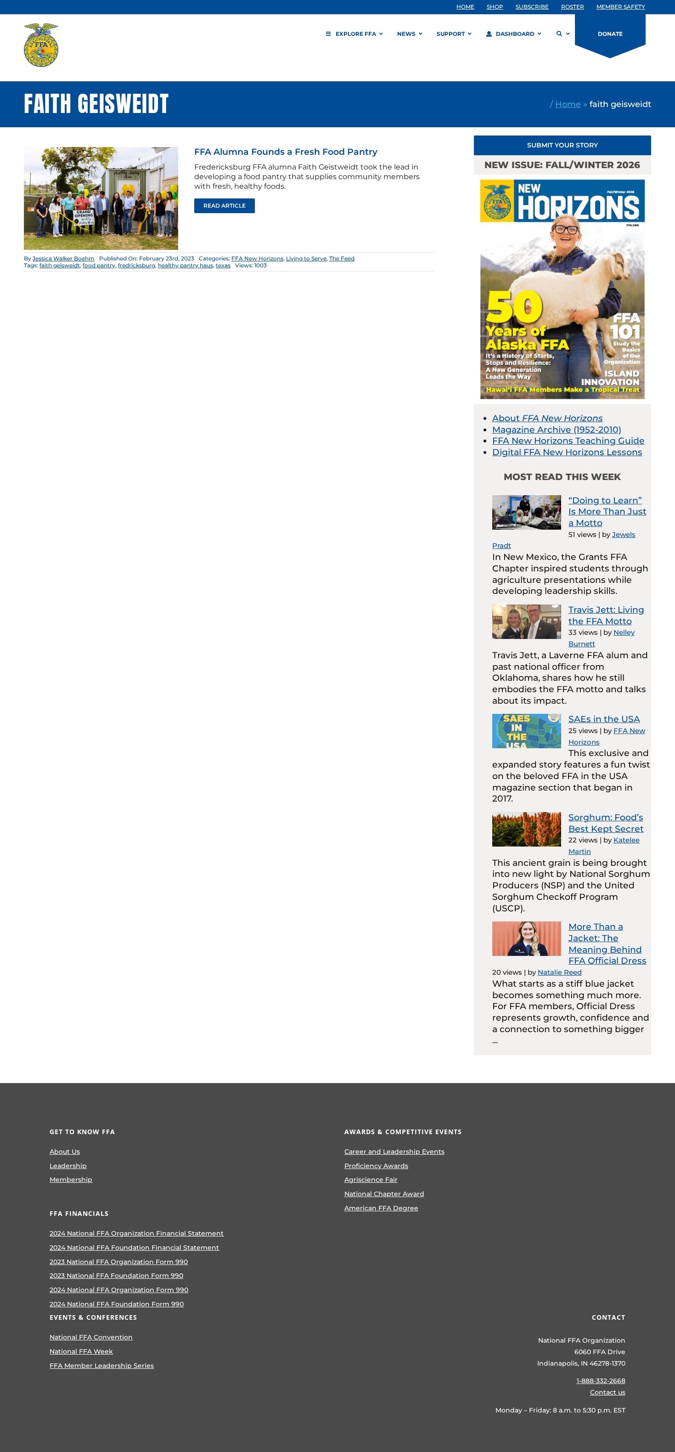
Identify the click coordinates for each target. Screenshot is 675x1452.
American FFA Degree (381, 1208)
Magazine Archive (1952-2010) (556, 429)
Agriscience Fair (371, 1179)
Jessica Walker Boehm (64, 258)
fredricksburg (136, 265)
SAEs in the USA (604, 719)
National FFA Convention (91, 1337)
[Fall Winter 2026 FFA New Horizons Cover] (562, 179)
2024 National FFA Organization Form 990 (119, 1290)
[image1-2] (101, 151)
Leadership (68, 1166)
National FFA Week (81, 1351)
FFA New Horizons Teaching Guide (568, 440)
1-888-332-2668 (601, 1381)
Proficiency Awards (376, 1166)
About (547, 418)
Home (568, 104)
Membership (71, 1179)
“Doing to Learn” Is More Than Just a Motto (607, 511)
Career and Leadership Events (394, 1151)
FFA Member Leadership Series (102, 1366)
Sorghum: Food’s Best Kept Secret (606, 823)
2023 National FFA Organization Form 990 (119, 1262)
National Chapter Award (384, 1194)
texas (223, 265)
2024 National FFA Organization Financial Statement (137, 1233)
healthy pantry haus (185, 265)
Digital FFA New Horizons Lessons (567, 452)
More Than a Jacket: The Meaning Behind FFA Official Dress (607, 943)
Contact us (607, 1392)
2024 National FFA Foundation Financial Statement (134, 1247)
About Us (65, 1151)
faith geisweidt (59, 265)
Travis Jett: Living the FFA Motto (606, 616)
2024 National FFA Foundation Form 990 (117, 1304)
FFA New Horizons (257, 258)
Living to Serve (306, 258)
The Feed (341, 258)
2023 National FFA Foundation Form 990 (116, 1275)
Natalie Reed (560, 972)
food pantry (99, 265)
